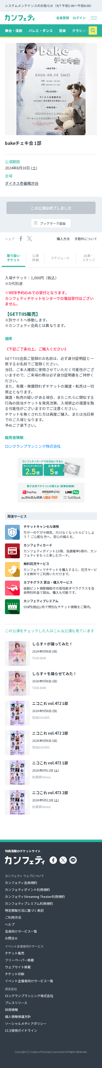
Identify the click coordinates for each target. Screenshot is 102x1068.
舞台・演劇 (13, 30)
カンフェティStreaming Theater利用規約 (35, 896)
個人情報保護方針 (18, 1016)
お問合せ (11, 938)
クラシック (80, 30)
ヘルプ (10, 924)
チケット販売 (14, 953)
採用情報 (11, 1009)
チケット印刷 (14, 974)
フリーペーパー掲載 (19, 960)
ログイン (79, 17)
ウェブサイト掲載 (18, 967)
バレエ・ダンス (40, 30)
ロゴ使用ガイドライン (21, 1030)
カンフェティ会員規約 (21, 882)
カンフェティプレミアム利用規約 (29, 903)
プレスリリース (16, 1002)
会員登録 (62, 17)
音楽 (62, 30)
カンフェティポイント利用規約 (27, 889)
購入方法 (63, 238)
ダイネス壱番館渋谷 (21, 183)
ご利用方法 (13, 917)
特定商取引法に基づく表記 (24, 910)
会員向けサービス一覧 (21, 931)
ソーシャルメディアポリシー (26, 1023)
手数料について (86, 238)
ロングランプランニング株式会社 (33, 446)
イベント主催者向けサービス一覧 (29, 980)
